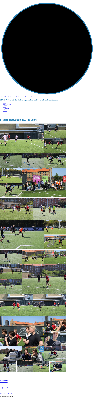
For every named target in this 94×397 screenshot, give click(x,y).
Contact (5, 111)
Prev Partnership (4, 380)
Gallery (4, 107)
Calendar (5, 105)
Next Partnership (4, 382)
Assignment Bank (7, 104)
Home (4, 103)
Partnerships (6, 108)
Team (4, 109)
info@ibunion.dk (4, 388)
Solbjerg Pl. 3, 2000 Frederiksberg (8, 393)
